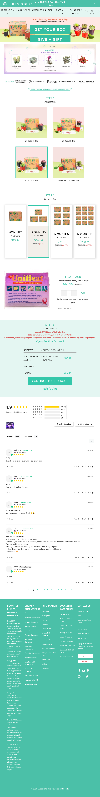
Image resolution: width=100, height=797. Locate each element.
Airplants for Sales (31, 684)
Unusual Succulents (31, 622)
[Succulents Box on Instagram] (79, 676)
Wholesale (45, 668)
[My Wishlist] (86, 11)
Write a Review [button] (86, 424)
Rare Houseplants (30, 657)
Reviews (45, 624)
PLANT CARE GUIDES (76, 11)
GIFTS (50, 11)
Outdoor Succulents (31, 635)
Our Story (45, 611)
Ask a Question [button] (65, 424)
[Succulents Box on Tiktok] (87, 676)
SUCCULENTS (7, 10)
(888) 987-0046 (83, 634)
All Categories (64, 614)
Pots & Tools (59, 11)
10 (66, 589)
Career (44, 620)
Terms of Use (46, 628)
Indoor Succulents (31, 631)
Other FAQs (46, 660)
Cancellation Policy (48, 648)
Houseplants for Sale (32, 680)
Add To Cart (50, 388)
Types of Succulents (66, 657)
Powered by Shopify (60, 789)
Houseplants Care (66, 633)
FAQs (79, 616)
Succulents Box (44, 789)
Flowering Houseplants (32, 653)
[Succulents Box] (17, 3)
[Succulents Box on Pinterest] (88, 670)
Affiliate (45, 664)
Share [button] (11, 467)
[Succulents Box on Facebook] (79, 670)
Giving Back (46, 616)
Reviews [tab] (10, 436)
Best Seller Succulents (32, 618)
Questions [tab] (29, 436)
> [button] (71, 589)
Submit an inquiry (83, 611)
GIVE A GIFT (50, 39)
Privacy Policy (47, 640)
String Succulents (30, 626)
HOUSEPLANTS (23, 10)
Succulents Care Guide (67, 646)
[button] (89, 467)
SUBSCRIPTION (39, 10)
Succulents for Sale (31, 676)
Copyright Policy (47, 644)
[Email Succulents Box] (83, 676)
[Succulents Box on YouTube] (83, 670)
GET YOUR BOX (50, 29)
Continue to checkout (50, 381)
